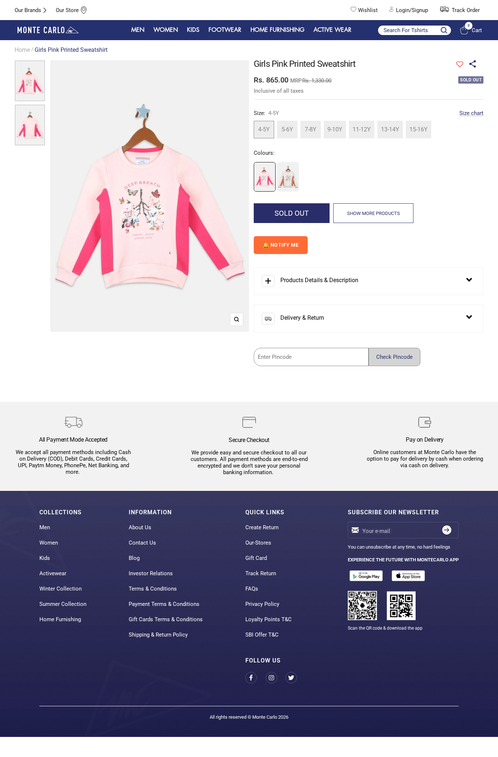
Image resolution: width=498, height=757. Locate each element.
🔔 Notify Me (281, 245)
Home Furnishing (60, 619)
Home (22, 49)
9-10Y (334, 129)
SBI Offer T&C (262, 634)
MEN (137, 30)
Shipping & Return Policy (158, 634)
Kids (44, 558)
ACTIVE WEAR (332, 30)
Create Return (262, 527)
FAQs (251, 588)
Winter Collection (60, 588)
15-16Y (418, 129)
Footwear (225, 30)
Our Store (67, 10)
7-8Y (310, 129)
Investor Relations (151, 573)
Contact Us (142, 542)
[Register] (446, 530)
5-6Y (287, 129)
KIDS (193, 30)
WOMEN (165, 30)
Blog (134, 558)
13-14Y (390, 129)
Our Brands (28, 10)
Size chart (471, 113)
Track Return (260, 573)
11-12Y (362, 129)
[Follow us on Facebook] (255, 678)
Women (48, 542)
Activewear (52, 573)
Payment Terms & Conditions (164, 604)
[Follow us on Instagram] (275, 678)
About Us (140, 527)
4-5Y (264, 129)
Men (44, 527)
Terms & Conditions (153, 588)
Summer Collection (62, 604)
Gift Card (256, 558)
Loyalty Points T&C (268, 619)
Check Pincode (394, 357)
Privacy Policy (262, 604)
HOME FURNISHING (277, 30)
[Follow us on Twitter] (295, 678)
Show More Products (373, 213)
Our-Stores (258, 542)
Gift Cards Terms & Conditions (166, 619)
